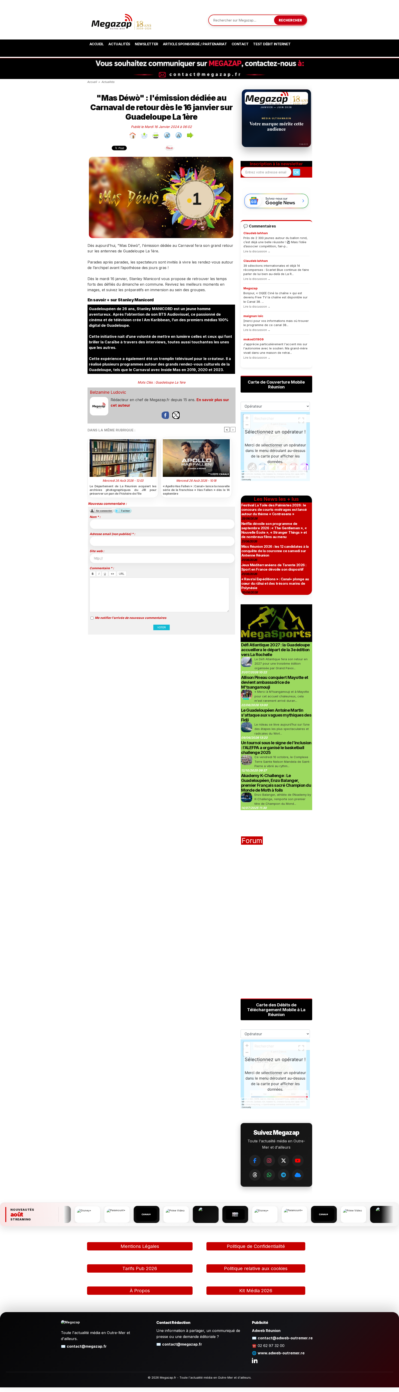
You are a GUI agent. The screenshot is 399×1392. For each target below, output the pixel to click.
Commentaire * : (102, 568)
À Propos (140, 1290)
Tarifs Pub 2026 (139, 1268)
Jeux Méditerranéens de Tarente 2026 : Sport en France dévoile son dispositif (273, 567)
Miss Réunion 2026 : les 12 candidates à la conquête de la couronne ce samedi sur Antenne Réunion (275, 550)
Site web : (97, 551)
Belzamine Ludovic (108, 392)
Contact (240, 44)
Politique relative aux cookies (255, 1268)
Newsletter (146, 44)
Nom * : (95, 517)
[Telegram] (283, 1175)
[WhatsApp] (269, 1175)
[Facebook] (255, 1160)
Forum (252, 840)
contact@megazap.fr (87, 1346)
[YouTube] (298, 1160)
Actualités (119, 44)
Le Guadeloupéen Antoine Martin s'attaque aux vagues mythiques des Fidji (276, 715)
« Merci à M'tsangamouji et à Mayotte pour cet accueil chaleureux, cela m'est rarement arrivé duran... (281, 696)
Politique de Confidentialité (256, 1246)
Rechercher (290, 20)
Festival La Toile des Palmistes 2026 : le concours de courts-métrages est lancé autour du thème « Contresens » (274, 509)
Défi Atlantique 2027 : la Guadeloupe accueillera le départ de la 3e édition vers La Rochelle (275, 649)
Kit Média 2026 (255, 1290)
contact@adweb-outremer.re (285, 1338)
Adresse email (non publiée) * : (112, 534)
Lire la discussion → (256, 251)
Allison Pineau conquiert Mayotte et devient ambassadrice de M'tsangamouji (274, 682)
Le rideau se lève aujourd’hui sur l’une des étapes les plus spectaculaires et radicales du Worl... (282, 729)
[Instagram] (269, 1160)
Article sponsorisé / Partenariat (195, 44)
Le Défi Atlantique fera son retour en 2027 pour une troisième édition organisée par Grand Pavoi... (281, 663)
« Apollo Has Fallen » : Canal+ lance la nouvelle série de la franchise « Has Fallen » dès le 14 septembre (196, 489)
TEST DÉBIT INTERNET (271, 44)
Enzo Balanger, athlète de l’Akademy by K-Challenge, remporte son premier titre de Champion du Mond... (282, 799)
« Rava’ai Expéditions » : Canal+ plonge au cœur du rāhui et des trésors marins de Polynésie (275, 583)
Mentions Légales (140, 1246)
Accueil (96, 44)
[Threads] (255, 1175)
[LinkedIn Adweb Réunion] (254, 1360)
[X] (283, 1160)
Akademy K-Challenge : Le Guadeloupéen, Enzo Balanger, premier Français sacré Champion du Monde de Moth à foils (276, 783)
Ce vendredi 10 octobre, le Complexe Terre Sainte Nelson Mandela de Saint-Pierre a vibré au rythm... (282, 761)
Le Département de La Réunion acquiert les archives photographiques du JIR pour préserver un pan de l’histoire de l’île (123, 489)
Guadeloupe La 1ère (170, 382)
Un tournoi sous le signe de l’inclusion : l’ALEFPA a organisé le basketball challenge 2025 (276, 747)
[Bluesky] (298, 1175)
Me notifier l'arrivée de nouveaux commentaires (130, 618)
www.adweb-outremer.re (281, 1353)
